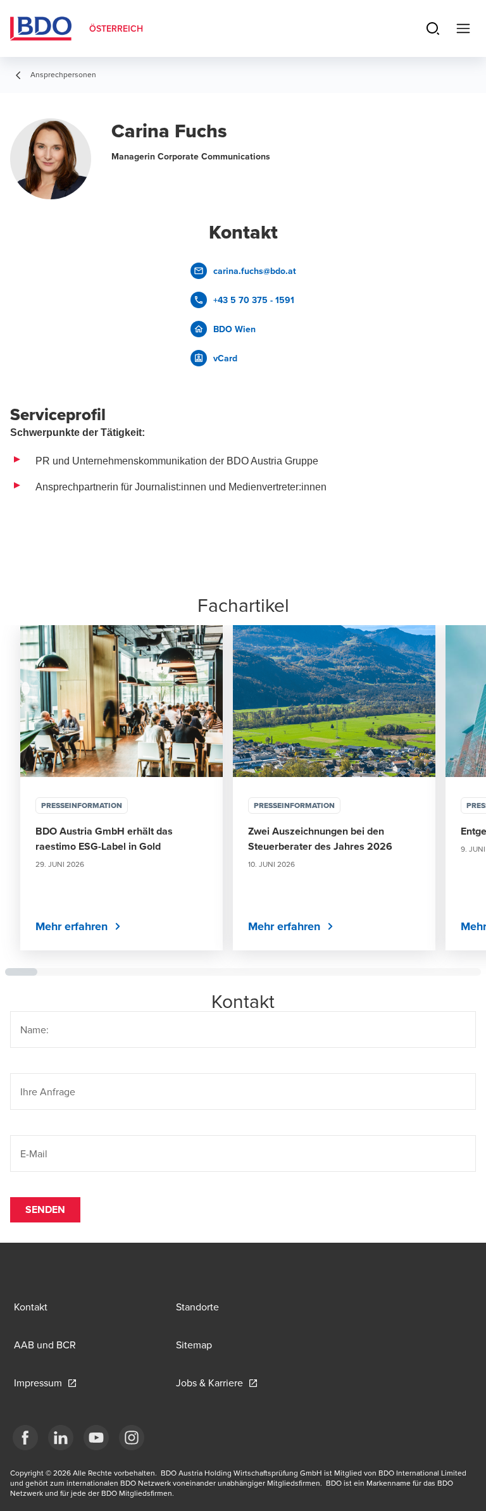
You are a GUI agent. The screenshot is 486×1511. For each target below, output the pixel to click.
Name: (34, 1029)
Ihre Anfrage (47, 1091)
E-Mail (33, 1153)
